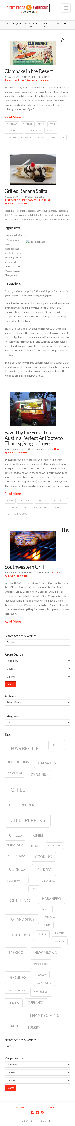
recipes (18, 977)
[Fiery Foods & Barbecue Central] (27, 8)
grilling (20, 900)
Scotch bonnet (44, 983)
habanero (51, 899)
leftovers (12, 507)
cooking (43, 857)
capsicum (15, 773)
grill (34, 888)
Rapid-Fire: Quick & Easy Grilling (24, 200)
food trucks (59, 501)
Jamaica (59, 941)
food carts (42, 501)
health (45, 908)
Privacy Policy (36, 1107)
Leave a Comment (39, 80)
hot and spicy (22, 919)
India (47, 924)
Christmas (16, 856)
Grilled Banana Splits (26, 191)
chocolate (54, 845)
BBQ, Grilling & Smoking (25, 24)
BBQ (56, 745)
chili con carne (15, 845)
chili (38, 835)
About (20, 1107)
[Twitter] (37, 1112)
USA (21, 80)
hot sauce (49, 916)
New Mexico (46, 952)
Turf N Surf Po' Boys (17, 514)
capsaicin (47, 763)
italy (42, 934)
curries (17, 869)
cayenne (38, 774)
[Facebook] (32, 1112)
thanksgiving (40, 507)
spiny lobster (57, 137)
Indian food (19, 935)
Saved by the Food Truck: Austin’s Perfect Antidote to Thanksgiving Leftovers (34, 437)
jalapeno (59, 933)
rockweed (26, 137)
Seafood (11, 80)
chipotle (35, 845)
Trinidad (13, 1026)
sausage (41, 137)
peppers (41, 964)
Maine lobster (34, 131)
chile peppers (27, 820)
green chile (48, 880)
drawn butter (14, 131)
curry (44, 869)
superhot (36, 1002)
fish (33, 880)
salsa (42, 974)
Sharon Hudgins (16, 990)
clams (41, 124)
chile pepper (22, 805)
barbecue (25, 748)
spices (13, 1003)
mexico (16, 952)
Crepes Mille (25, 501)
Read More (13, 117)
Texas (24, 507)
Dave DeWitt (15, 881)
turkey (33, 1028)
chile (18, 790)
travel (56, 507)
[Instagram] (42, 1112)
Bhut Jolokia (18, 762)
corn (52, 124)
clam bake (12, 124)
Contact (53, 1107)
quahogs (11, 137)
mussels (51, 131)
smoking (41, 992)
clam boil (27, 124)
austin (10, 501)
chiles (15, 835)
